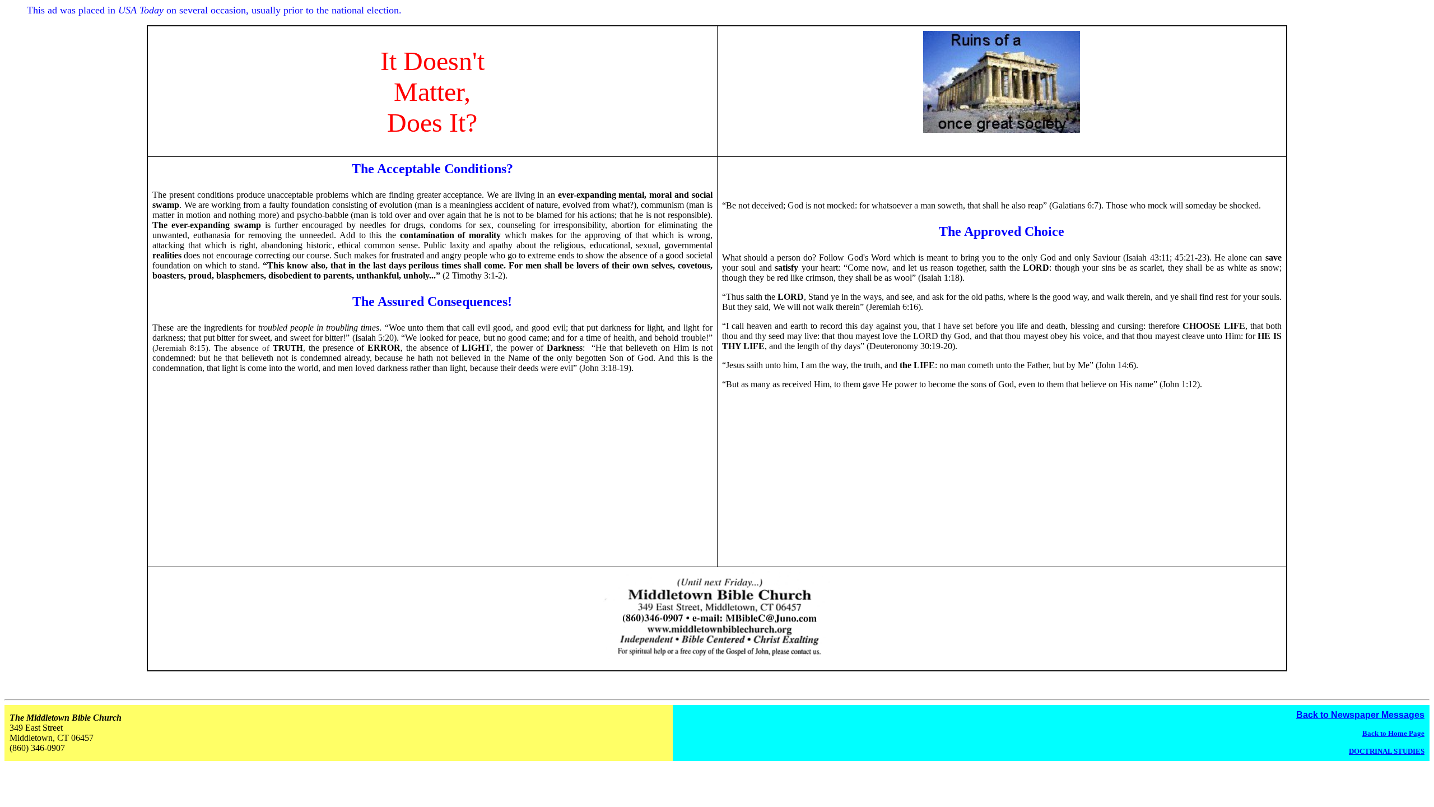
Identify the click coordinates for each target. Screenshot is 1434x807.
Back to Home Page (1393, 733)
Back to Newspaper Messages (1360, 715)
